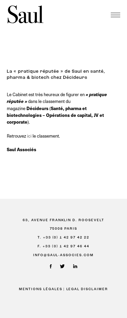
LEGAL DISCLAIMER (87, 289)
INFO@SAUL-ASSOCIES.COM (63, 255)
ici (30, 135)
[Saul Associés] (25, 15)
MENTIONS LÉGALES (40, 289)
